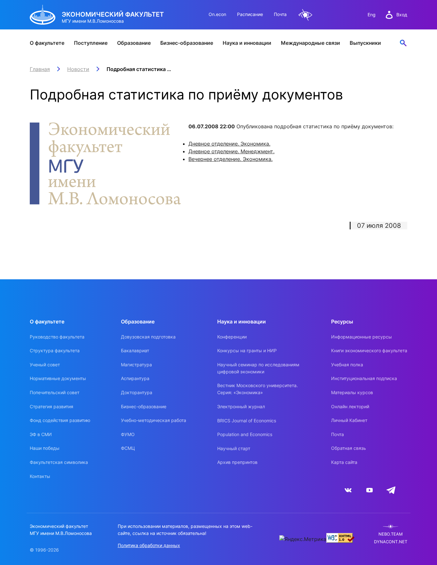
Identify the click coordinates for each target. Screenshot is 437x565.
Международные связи (310, 43)
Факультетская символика (59, 462)
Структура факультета (55, 350)
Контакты (40, 476)
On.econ (217, 14)
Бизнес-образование (186, 43)
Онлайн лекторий (350, 406)
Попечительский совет (54, 392)
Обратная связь (348, 448)
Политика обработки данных (149, 545)
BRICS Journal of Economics (246, 420)
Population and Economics (244, 434)
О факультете (47, 43)
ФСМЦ (128, 448)
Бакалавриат (135, 350)
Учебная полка (347, 364)
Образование (134, 43)
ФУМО (128, 434)
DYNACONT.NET (390, 541)
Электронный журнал (241, 406)
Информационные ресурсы (361, 336)
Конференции (232, 336)
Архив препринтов (237, 462)
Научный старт (233, 448)
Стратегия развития (51, 406)
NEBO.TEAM (390, 534)
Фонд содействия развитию (60, 420)
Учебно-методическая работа (153, 420)
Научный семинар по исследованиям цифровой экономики (258, 368)
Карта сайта (344, 462)
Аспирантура (135, 378)
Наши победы (45, 448)
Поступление (90, 43)
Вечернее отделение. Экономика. (230, 159)
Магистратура (136, 364)
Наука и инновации (247, 43)
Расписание (250, 14)
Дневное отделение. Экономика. (229, 143)
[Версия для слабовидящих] (306, 15)
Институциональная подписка (364, 378)
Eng (372, 14)
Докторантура (136, 392)
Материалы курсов (352, 392)
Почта (280, 14)
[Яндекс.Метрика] (302, 539)
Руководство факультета (57, 336)
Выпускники (365, 43)
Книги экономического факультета (369, 350)
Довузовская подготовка (148, 336)
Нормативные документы (58, 378)
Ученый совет (45, 364)
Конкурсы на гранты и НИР (247, 350)
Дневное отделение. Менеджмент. (231, 151)
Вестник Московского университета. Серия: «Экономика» (257, 389)
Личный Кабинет (349, 420)
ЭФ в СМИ (41, 434)
